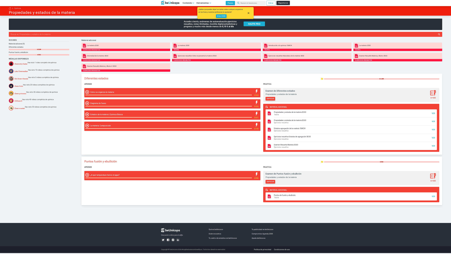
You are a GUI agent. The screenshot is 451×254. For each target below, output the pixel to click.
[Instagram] (173, 240)
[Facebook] (168, 240)
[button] (351, 113)
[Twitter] (163, 240)
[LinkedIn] (178, 240)
